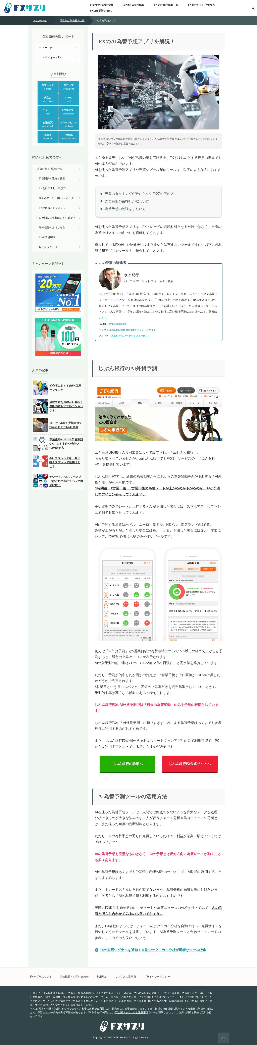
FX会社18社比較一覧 (166, 4)
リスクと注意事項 (125, 976)
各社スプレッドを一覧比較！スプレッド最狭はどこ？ (64, 462)
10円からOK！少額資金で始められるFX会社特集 (65, 425)
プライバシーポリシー (157, 976)
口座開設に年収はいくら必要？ (57, 217)
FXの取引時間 (47, 237)
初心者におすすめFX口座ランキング (65, 387)
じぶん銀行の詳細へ (127, 764)
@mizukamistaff (117, 323)
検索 (253, 8)
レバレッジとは (48, 247)
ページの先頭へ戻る (223, 1038)
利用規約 (102, 976)
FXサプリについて (41, 976)
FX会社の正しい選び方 (201, 4)
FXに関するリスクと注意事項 (131, 1012)
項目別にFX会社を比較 (72, 20)
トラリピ (47, 47)
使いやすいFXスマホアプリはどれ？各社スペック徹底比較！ (66, 481)
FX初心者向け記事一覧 (49, 168)
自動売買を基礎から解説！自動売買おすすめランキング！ (66, 406)
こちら (103, 317)
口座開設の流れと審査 (52, 178)
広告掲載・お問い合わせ (74, 976)
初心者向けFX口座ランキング (56, 198)
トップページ (40, 20)
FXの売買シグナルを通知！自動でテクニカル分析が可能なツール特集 (153, 950)
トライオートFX (51, 57)
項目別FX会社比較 (133, 4)
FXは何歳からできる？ (52, 207)
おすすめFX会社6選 (101, 4)
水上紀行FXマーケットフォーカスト (130, 335)
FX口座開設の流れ (101, 10)
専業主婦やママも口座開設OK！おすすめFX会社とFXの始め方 (66, 443)
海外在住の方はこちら (52, 227)
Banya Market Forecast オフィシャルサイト (132, 330)
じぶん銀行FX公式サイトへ (190, 764)
